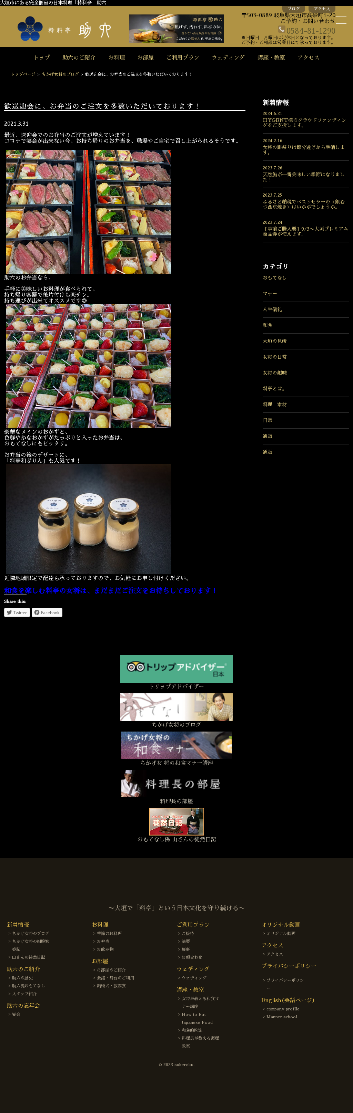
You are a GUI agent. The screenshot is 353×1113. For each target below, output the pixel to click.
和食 (267, 325)
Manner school (281, 1017)
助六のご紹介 (78, 58)
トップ (41, 58)
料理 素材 (275, 404)
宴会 (16, 1014)
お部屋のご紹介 (111, 970)
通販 (267, 436)
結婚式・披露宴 (111, 986)
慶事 (186, 949)
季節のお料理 (109, 934)
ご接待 (188, 934)
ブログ (294, 9)
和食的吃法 (192, 1030)
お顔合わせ (192, 957)
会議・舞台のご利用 (115, 978)
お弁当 (103, 941)
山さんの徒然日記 (28, 957)
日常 (267, 420)
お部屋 (145, 58)
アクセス (322, 9)
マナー (270, 293)
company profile (283, 1009)
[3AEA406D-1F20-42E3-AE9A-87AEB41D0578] (88, 572)
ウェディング (228, 58)
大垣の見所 (275, 341)
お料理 (116, 58)
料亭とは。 (275, 388)
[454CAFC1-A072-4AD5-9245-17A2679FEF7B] (88, 272)
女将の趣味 (275, 372)
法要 (186, 941)
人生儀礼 (272, 309)
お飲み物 (105, 949)
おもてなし (275, 277)
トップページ (23, 74)
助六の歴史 (22, 978)
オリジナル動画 (280, 934)
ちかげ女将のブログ (60, 74)
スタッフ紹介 (24, 994)
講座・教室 (271, 58)
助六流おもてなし (28, 986)
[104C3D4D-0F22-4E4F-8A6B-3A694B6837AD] (88, 426)
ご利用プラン (182, 58)
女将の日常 (275, 357)
